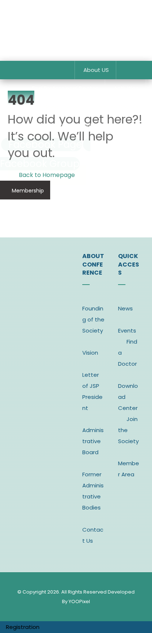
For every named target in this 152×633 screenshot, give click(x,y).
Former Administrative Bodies (93, 490)
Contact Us (92, 535)
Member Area (128, 468)
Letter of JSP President (92, 391)
